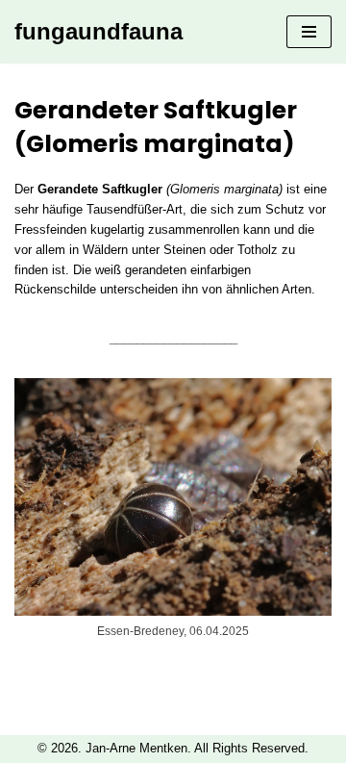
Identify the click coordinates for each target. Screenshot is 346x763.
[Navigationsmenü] (309, 31)
